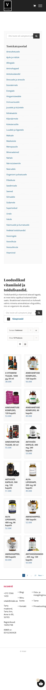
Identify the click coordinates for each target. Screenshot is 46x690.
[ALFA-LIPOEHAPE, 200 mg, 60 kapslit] (33, 469)
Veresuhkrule (12, 247)
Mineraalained (12, 152)
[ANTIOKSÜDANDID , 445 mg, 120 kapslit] (33, 544)
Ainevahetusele (13, 51)
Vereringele (11, 236)
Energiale (10, 90)
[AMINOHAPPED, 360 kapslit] (12, 544)
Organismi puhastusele (16, 174)
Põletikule (10, 180)
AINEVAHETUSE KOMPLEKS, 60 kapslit (33, 410)
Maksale (10, 135)
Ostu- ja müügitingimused (37, 593)
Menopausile (12, 146)
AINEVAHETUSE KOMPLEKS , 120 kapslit (33, 376)
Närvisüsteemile (13, 163)
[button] (23, 318)
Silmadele (10, 197)
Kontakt (22, 606)
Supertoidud (11, 208)
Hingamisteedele (13, 96)
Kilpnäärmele (12, 118)
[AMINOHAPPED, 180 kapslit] (33, 507)
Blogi (21, 592)
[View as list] (25, 344)
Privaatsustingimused (37, 606)
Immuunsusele (12, 102)
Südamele (10, 202)
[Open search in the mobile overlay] (23, 312)
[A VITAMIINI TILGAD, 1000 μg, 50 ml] (12, 363)
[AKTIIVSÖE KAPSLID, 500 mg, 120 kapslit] (12, 469)
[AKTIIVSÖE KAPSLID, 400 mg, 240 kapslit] (33, 432)
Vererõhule (11, 241)
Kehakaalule (11, 113)
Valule (9, 219)
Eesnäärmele (12, 85)
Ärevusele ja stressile (15, 79)
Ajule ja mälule (12, 57)
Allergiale (10, 63)
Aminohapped (12, 68)
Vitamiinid (10, 252)
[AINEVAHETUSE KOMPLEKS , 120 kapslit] (33, 363)
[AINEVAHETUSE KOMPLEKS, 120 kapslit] (12, 397)
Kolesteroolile (12, 124)
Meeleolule (11, 141)
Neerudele (10, 169)
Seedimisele (11, 185)
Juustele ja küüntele (15, 107)
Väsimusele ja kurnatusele (17, 225)
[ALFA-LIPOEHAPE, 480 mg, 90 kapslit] (12, 507)
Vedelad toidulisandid (15, 230)
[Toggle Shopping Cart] (34, 5)
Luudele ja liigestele (15, 130)
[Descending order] (36, 330)
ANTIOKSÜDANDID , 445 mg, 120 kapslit (34, 557)
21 (35, 575)
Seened (9, 191)
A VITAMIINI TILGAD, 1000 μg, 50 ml (11, 376)
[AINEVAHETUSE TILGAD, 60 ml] (12, 432)
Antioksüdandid (13, 74)
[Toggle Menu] (40, 6)
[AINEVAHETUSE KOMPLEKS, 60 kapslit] (33, 397)
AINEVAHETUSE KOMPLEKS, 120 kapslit (12, 410)
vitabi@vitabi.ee (11, 601)
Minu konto (22, 599)
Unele (9, 213)
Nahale (9, 158)
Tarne (35, 600)
